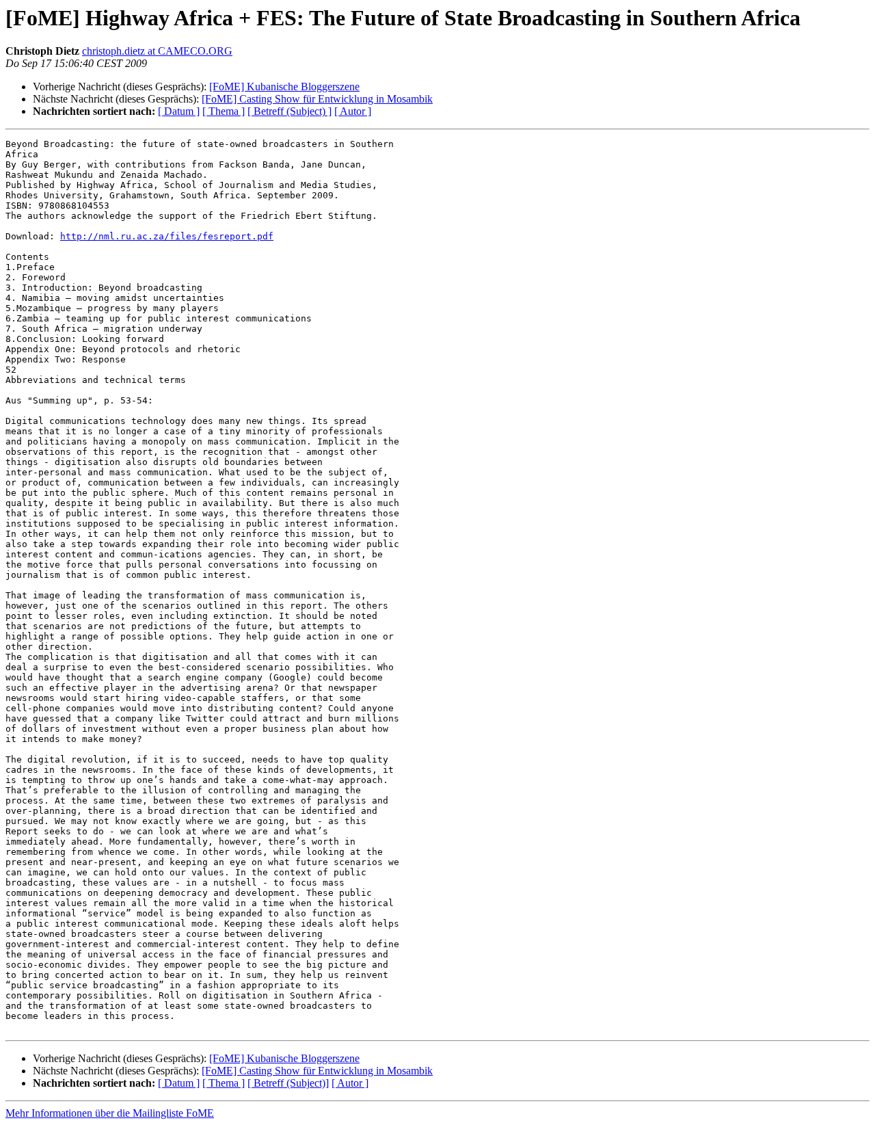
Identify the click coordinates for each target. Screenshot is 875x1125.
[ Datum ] (179, 111)
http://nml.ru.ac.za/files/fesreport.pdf (166, 236)
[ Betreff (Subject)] (288, 1083)
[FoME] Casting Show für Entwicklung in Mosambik (317, 99)
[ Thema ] (223, 111)
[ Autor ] (352, 111)
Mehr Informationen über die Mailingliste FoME (109, 1113)
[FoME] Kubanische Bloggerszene (284, 86)
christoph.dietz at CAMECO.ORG (157, 51)
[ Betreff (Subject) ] (289, 111)
